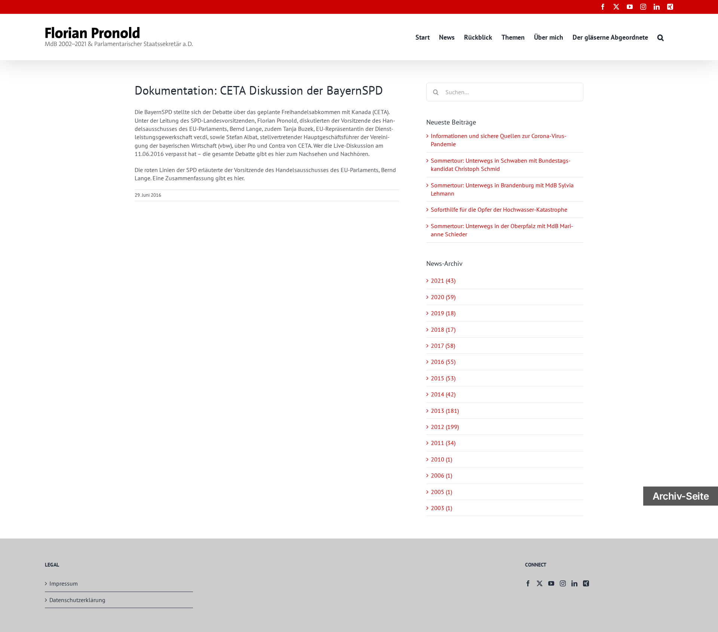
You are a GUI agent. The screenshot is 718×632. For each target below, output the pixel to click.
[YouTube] (551, 583)
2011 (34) (443, 443)
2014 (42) (443, 394)
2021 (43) (443, 280)
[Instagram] (563, 583)
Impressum (63, 583)
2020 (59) (443, 297)
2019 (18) (443, 313)
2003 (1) (441, 508)
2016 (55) (443, 361)
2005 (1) (441, 492)
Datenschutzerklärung (77, 600)
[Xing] (586, 583)
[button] (660, 37)
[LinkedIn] (574, 583)
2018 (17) (443, 329)
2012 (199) (445, 426)
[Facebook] (528, 583)
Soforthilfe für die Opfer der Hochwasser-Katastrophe (499, 209)
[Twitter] (540, 583)
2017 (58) (443, 345)
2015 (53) (443, 378)
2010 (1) (441, 459)
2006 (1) (441, 475)
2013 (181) (445, 410)
